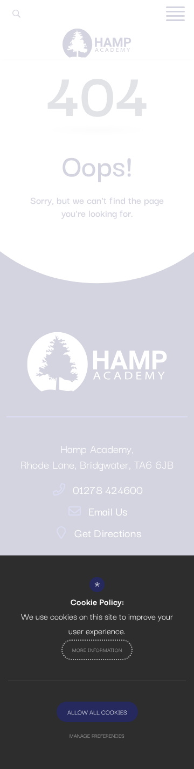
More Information (97, 650)
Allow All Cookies (97, 712)
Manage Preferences (97, 735)
